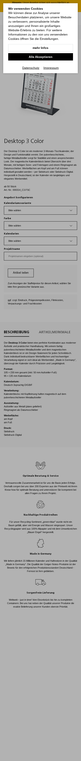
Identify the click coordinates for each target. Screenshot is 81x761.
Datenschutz (30, 68)
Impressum (51, 68)
